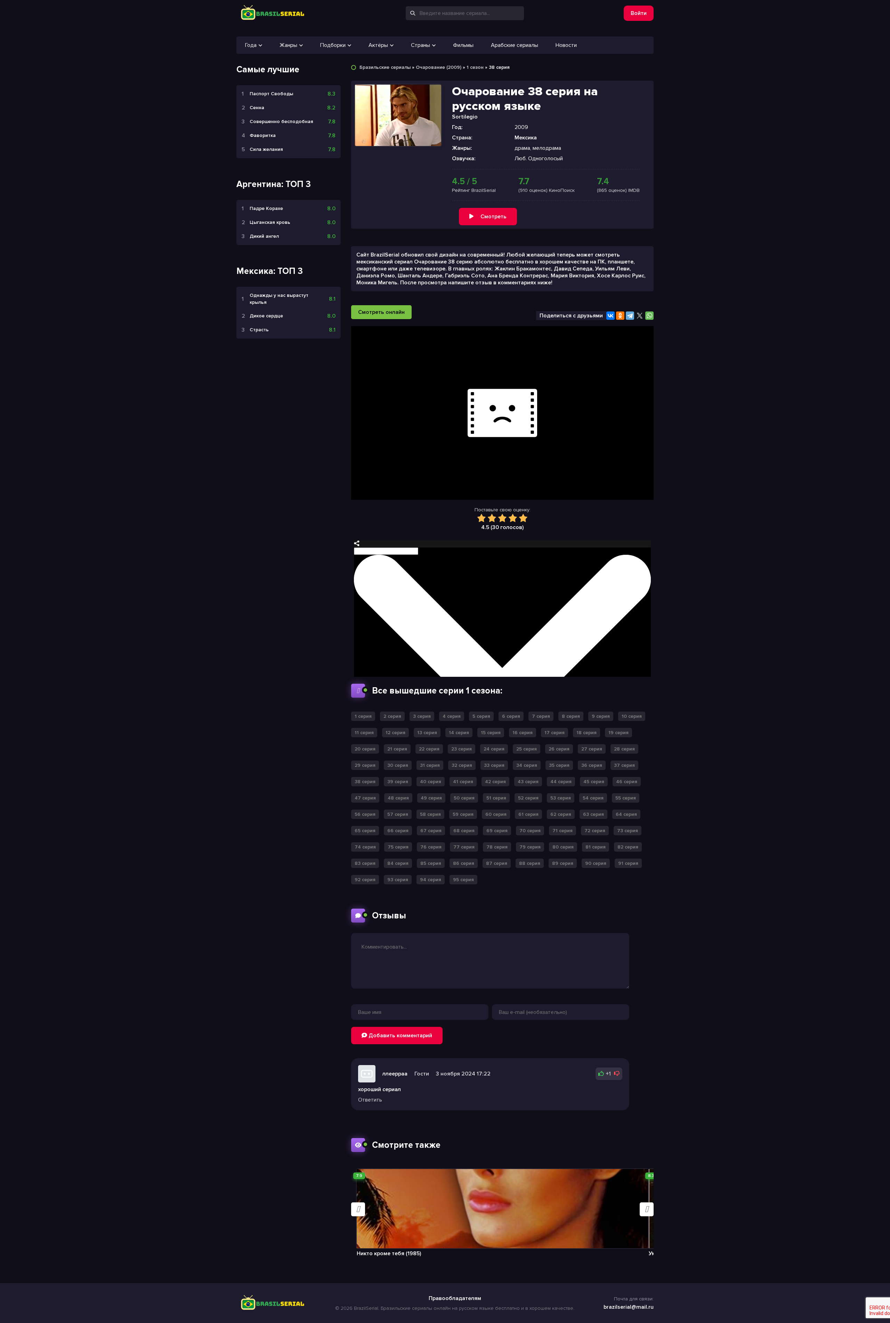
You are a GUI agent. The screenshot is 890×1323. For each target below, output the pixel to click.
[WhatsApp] (649, 315)
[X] (640, 315)
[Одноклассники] (620, 315)
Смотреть (493, 216)
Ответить (370, 1099)
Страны (420, 45)
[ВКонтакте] (610, 315)
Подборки (333, 45)
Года (251, 45)
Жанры (288, 45)
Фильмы (463, 45)
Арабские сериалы (514, 45)
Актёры (378, 45)
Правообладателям (455, 1298)
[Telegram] (630, 315)
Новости (566, 45)
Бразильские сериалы (385, 67)
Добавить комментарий (399, 1035)
